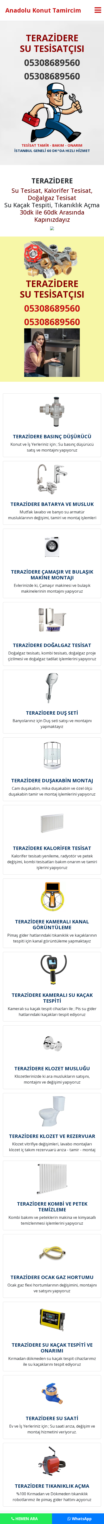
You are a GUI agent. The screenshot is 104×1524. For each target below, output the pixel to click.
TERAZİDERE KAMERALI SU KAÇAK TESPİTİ (52, 998)
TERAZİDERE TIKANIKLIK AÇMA (52, 1486)
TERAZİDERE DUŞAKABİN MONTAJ (52, 780)
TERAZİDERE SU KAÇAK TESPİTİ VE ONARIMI (52, 1348)
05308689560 (52, 62)
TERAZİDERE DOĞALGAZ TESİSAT (52, 645)
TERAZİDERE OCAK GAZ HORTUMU (52, 1277)
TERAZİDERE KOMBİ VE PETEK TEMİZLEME (52, 1207)
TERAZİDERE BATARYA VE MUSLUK (52, 504)
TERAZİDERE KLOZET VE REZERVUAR (52, 1136)
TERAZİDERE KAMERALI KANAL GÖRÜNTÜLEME (52, 924)
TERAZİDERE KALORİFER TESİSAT (52, 848)
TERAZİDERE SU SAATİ (52, 1418)
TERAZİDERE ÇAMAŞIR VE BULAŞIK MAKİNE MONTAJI (52, 574)
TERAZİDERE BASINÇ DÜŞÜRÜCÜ (52, 436)
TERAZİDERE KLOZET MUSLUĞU (52, 1068)
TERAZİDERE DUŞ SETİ (52, 713)
